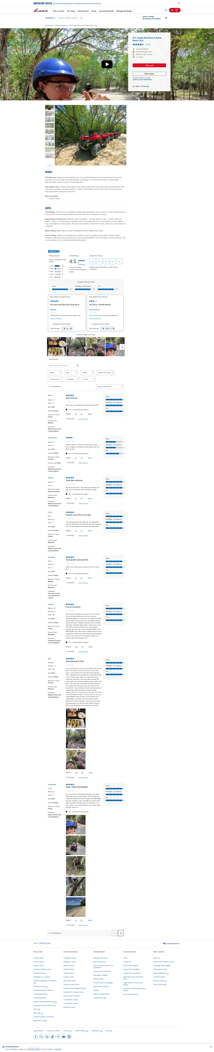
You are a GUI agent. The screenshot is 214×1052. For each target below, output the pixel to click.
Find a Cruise (149, 74)
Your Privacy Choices (130, 994)
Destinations (83, 11)
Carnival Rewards (106, 11)
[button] (152, 18)
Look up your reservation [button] (142, 79)
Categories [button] (47, 18)
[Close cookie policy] (211, 1047)
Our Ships (71, 11)
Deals (94, 11)
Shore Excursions (61, 25)
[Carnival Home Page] (40, 10)
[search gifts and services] (81, 17)
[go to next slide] (49, 165)
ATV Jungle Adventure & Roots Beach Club (83, 25)
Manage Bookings (124, 11)
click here (58, 1049)
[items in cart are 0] (167, 18)
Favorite (146, 86)
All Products (49, 25)
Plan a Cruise (58, 11)
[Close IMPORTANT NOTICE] (179, 3)
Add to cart (149, 65)
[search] (166, 10)
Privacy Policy (34, 1049)
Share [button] (137, 86)
